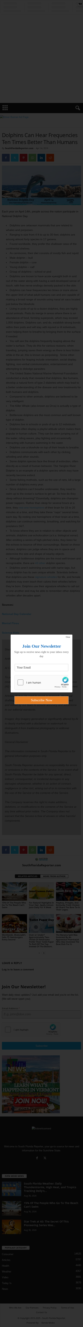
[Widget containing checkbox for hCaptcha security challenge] (41, 682)
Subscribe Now (41, 700)
